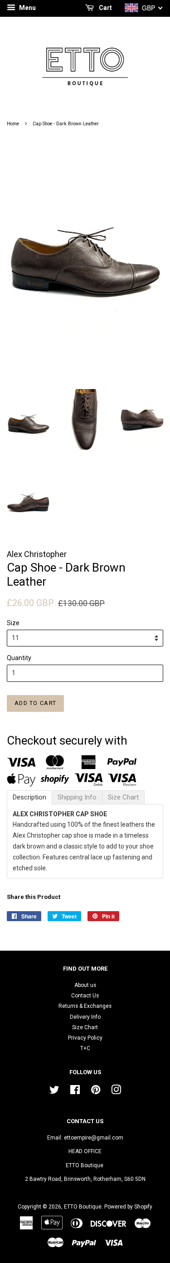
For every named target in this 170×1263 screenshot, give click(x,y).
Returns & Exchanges (85, 1006)
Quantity (19, 657)
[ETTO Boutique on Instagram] (116, 1092)
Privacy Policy (85, 1038)
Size (13, 623)
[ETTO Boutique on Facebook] (75, 1092)
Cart (104, 7)
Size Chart (85, 1027)
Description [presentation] (29, 797)
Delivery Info (85, 1017)
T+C (85, 1048)
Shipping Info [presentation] (77, 797)
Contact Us (85, 995)
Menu (27, 7)
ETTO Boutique (83, 1207)
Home (13, 124)
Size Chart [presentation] (123, 797)
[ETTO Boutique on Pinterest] (96, 1092)
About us (85, 985)
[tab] (29, 797)
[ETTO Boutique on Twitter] (54, 1092)
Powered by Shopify (128, 1207)
